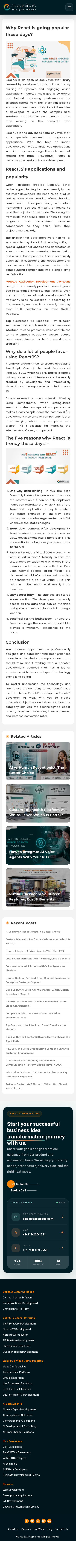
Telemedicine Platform (16, 1372)
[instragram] (44, 1521)
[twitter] (32, 1521)
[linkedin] (49, 1521)
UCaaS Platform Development (20, 1351)
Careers (26, 1529)
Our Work (39, 1529)
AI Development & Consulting (19, 1426)
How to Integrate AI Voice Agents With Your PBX (35, 951)
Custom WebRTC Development (21, 1394)
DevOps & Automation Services (21, 1506)
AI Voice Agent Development (19, 1409)
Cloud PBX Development (17, 1329)
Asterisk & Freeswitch (15, 1334)
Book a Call (18, 1190)
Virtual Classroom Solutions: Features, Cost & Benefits (38, 958)
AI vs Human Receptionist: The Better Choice (33, 931)
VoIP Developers (12, 1446)
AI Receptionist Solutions (17, 1415)
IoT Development (13, 1500)
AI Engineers (10, 1463)
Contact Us (61, 1529)
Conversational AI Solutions (19, 1420)
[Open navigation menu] (69, 7)
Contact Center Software (18, 1297)
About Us (13, 1529)
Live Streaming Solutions (17, 1383)
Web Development (13, 1489)
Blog (49, 1529)
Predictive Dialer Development (20, 1303)
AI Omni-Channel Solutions (18, 1431)
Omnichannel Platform (16, 1308)
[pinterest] (38, 1521)
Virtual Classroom (13, 1377)
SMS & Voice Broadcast (16, 1346)
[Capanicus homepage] (19, 7)
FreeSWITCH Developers (17, 1452)
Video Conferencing (14, 1366)
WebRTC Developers (14, 1458)
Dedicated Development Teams (21, 1474)
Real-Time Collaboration (17, 1389)
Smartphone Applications (18, 1495)
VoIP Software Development (19, 1323)
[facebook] (27, 1521)
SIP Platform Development (18, 1340)
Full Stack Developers (15, 1469)
